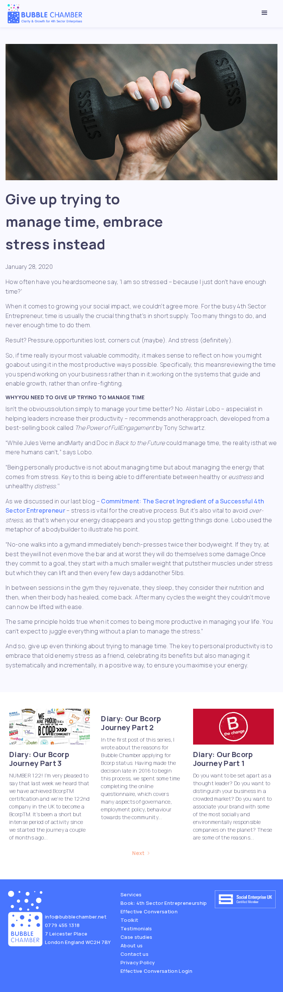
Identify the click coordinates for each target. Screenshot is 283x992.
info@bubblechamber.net (75, 916)
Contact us (134, 954)
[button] (265, 13)
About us (131, 945)
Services (131, 894)
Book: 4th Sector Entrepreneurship (163, 903)
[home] (44, 13)
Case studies (136, 937)
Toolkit (129, 920)
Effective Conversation (149, 911)
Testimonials (136, 928)
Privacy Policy (137, 962)
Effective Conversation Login (156, 971)
